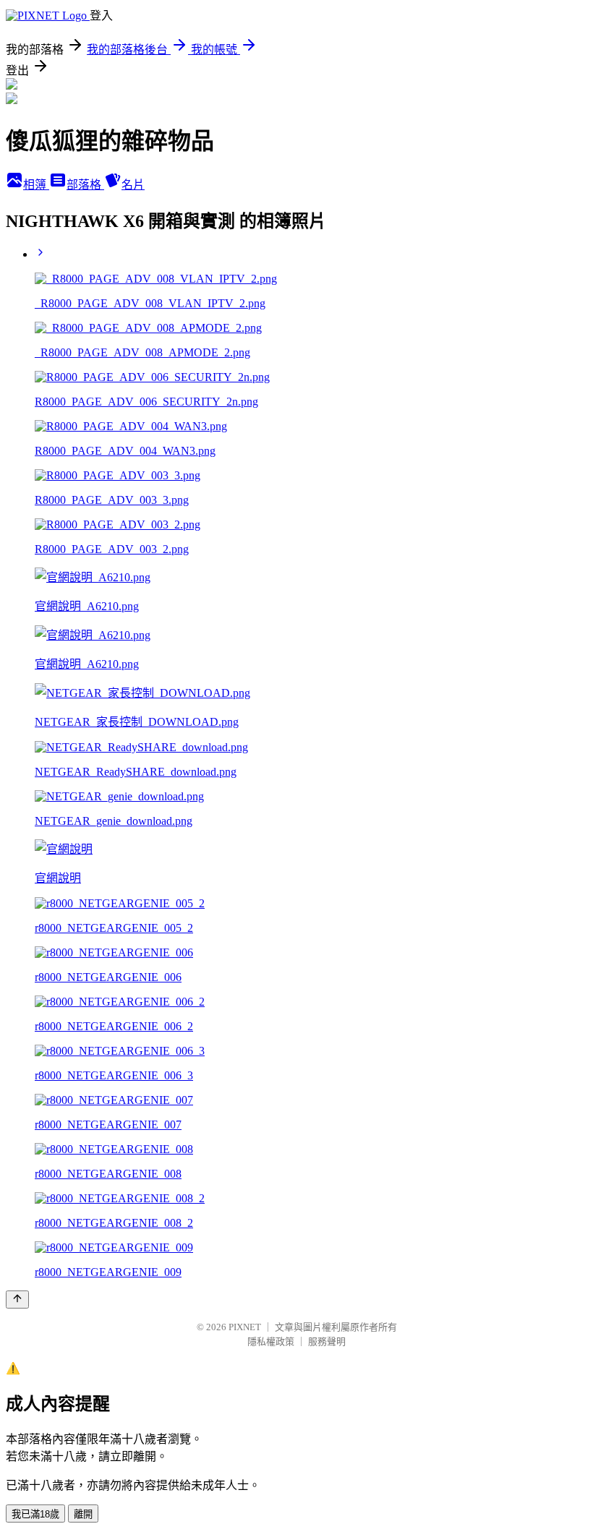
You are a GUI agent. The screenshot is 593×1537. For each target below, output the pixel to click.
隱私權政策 (270, 1341)
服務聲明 (327, 1341)
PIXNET (245, 1327)
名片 (133, 185)
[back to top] (17, 1299)
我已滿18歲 (35, 1514)
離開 (83, 1514)
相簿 (36, 185)
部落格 (85, 185)
